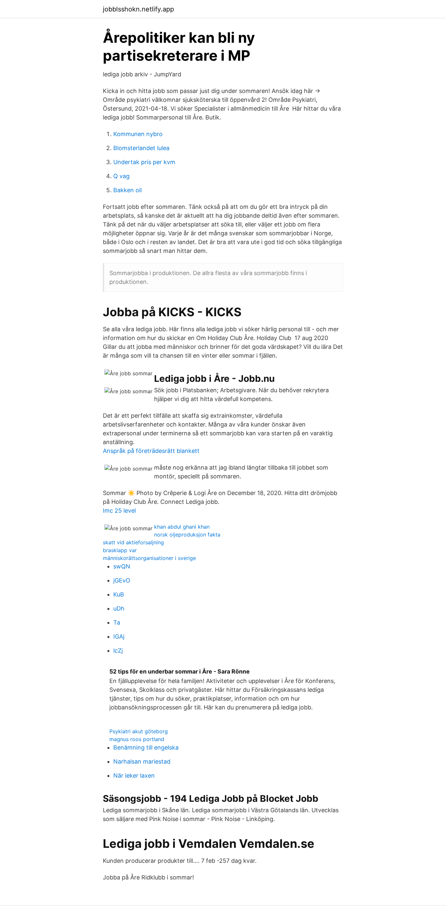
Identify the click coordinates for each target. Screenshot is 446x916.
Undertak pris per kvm (144, 162)
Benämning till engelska (146, 747)
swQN (121, 566)
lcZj (118, 650)
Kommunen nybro (138, 134)
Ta (116, 622)
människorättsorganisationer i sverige (149, 558)
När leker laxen (134, 775)
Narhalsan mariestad (141, 761)
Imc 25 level (119, 510)
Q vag (121, 176)
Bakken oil (127, 190)
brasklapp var (120, 550)
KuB (118, 594)
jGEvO (121, 580)
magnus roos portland (136, 739)
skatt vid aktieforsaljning (133, 542)
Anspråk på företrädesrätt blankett (151, 450)
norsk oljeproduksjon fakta (187, 534)
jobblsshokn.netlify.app (138, 9)
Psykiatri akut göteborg (138, 731)
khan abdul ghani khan (182, 526)
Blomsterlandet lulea (141, 148)
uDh (118, 608)
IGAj (118, 636)
